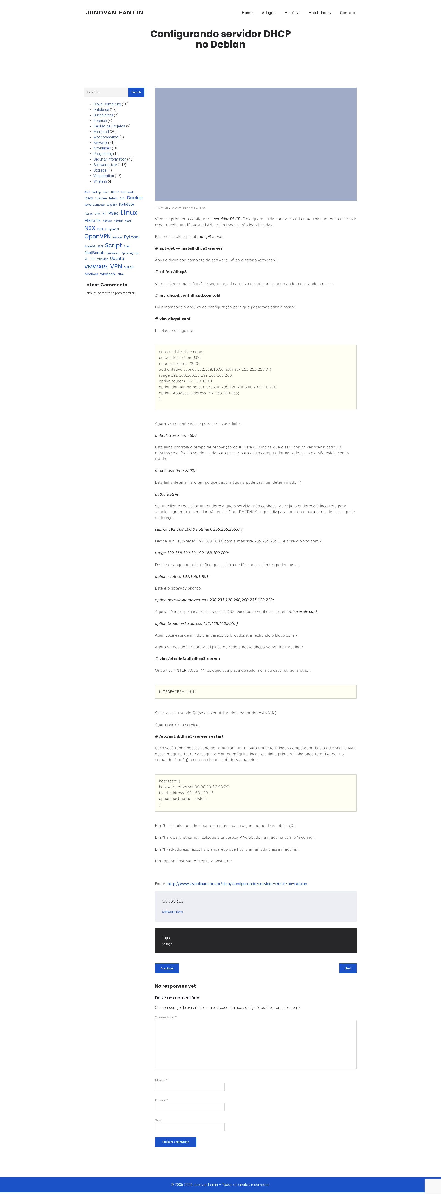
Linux (129, 212)
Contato (347, 12)
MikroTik (92, 220)
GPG (97, 214)
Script (113, 245)
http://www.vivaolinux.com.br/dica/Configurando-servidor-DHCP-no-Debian (237, 883)
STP (93, 259)
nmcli (128, 221)
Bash (106, 192)
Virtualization (103, 176)
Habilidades (320, 12)
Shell (127, 246)
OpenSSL (114, 229)
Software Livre (105, 165)
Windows (91, 274)
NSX (89, 228)
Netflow (107, 221)
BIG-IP (115, 192)
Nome (161, 1080)
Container (101, 198)
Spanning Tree (130, 253)
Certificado (127, 192)
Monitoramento (106, 137)
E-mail (161, 1100)
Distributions (103, 115)
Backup (96, 192)
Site (158, 1120)
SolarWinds (112, 253)
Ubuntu (117, 258)
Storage (100, 170)
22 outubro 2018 (183, 208)
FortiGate (126, 204)
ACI (87, 192)
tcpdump (102, 259)
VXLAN (129, 267)
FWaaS (88, 214)
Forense (100, 120)
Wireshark (107, 274)
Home (247, 12)
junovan (161, 208)
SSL (86, 259)
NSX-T (102, 229)
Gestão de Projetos (109, 126)
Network (100, 143)
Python (131, 237)
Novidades (102, 148)
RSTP (100, 246)
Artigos (268, 12)
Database (101, 109)
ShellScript (94, 252)
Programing (102, 154)
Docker (135, 198)
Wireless (100, 181)
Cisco (88, 198)
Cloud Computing (107, 104)
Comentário (166, 1017)
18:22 (202, 208)
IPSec (113, 213)
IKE (104, 214)
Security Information (109, 159)
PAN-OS (117, 237)
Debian (113, 198)
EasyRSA (112, 204)
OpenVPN (97, 236)
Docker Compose (94, 204)
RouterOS (89, 246)
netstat (118, 221)
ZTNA (120, 274)
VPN (116, 266)
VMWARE (96, 266)
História (292, 12)
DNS (122, 198)
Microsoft (101, 132)
